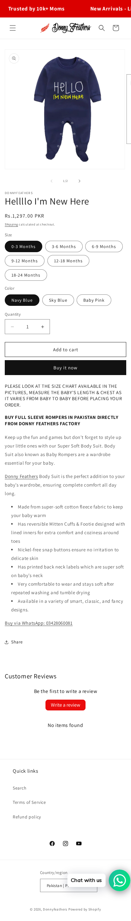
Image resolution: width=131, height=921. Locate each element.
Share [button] (17, 642)
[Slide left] (52, 181)
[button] (13, 28)
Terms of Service (29, 802)
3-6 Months (64, 246)
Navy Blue (22, 300)
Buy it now (65, 368)
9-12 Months (24, 261)
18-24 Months (25, 275)
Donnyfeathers (55, 909)
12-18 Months (68, 261)
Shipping (11, 224)
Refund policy (27, 817)
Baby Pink (94, 300)
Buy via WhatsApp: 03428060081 (38, 623)
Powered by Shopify (84, 909)
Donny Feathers (21, 476)
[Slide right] (79, 181)
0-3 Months (23, 246)
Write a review (65, 705)
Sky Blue (58, 300)
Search (20, 788)
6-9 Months (104, 246)
